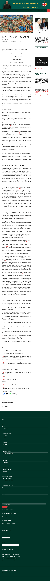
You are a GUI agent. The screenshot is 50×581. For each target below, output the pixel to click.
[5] (2, 322)
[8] (2, 335)
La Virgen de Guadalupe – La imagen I (9, 523)
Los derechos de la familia (7, 401)
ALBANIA (5, 435)
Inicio (45, 10)
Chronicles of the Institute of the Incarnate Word (11, 563)
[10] (17, 182)
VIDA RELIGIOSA (5, 471)
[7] (2, 331)
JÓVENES (4, 458)
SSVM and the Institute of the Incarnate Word (11, 556)
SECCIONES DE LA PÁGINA (32, 10)
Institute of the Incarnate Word (8, 552)
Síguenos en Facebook (40, 47)
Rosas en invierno (5, 525)
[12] (3, 353)
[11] (20, 188)
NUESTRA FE (5, 460)
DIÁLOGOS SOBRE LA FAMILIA (8, 485)
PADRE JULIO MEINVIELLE (8, 453)
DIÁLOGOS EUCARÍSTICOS (7, 478)
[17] (7, 246)
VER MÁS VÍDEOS (38, 68)
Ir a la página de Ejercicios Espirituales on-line (41, 91)
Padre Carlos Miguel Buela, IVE (15, 41)
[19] (3, 384)
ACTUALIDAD (5, 428)
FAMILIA (4, 449)
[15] (25, 218)
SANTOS (4, 464)
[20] (3, 387)
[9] (2, 341)
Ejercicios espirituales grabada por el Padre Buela (41, 95)
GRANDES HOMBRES (7, 455)
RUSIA (5, 437)
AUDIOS (3, 424)
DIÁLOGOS (5, 442)
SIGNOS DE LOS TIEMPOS (7, 469)
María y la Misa (6, 406)
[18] (3, 379)
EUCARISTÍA (5, 444)
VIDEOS (3, 421)
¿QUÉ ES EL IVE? (40, 10)
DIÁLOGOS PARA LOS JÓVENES (8, 480)
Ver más (46, 42)
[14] (3, 362)
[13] (3, 356)
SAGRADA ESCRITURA (6, 467)
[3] (2, 312)
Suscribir (5, 506)
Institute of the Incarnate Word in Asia (9, 558)
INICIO (3, 419)
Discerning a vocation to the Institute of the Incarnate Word (13, 560)
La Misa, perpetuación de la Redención (9, 528)
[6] (2, 326)
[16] (27, 241)
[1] (2, 298)
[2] (2, 307)
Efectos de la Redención (6, 530)
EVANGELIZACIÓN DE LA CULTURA (9, 446)
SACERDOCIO (5, 462)
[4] (2, 316)
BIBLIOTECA (4, 489)
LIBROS (3, 487)
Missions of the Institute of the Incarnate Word (11, 554)
